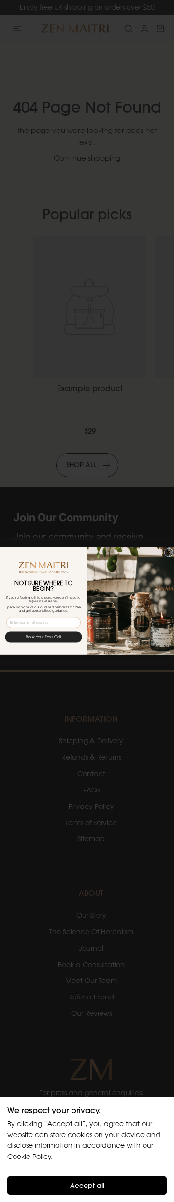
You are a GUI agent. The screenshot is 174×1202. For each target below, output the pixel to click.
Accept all (87, 1185)
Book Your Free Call (43, 637)
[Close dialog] (168, 552)
